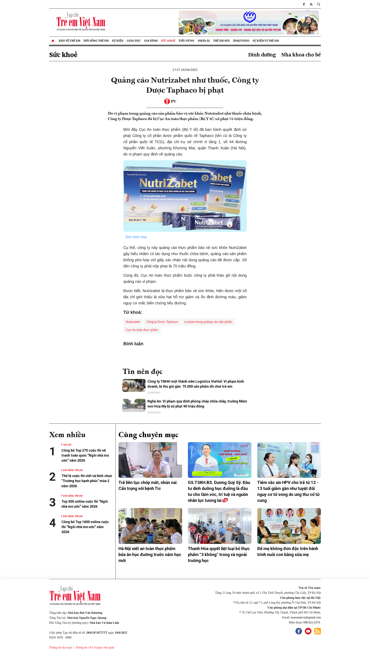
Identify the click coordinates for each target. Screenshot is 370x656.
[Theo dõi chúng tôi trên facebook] (304, 4)
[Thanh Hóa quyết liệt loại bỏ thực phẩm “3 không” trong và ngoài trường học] (219, 526)
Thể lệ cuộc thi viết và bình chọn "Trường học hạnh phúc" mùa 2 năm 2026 (86, 481)
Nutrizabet (133, 321)
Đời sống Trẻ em (96, 40)
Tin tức (67, 444)
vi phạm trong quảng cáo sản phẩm (208, 321)
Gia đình (151, 40)
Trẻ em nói (221, 40)
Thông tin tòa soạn (60, 647)
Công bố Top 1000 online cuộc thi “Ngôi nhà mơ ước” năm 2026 (85, 527)
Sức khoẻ (168, 40)
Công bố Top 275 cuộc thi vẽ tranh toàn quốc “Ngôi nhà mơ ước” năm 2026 (85, 455)
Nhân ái (204, 40)
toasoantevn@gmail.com (306, 617)
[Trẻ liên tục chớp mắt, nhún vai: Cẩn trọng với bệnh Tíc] (150, 460)
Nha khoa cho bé (301, 55)
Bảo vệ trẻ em (69, 40)
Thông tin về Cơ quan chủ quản (95, 647)
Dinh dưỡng (262, 55)
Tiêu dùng (186, 40)
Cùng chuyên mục (148, 434)
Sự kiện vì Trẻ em (266, 40)
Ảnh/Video (241, 40)
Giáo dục (134, 40)
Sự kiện (117, 40)
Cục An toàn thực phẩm (142, 330)
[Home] (53, 41)
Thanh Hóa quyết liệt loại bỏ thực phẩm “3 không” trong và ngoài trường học (219, 554)
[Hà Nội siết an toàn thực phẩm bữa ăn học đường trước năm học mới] (150, 526)
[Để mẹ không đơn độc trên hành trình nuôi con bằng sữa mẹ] (289, 526)
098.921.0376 (312, 622)
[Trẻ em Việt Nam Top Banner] (220, 22)
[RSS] (311, 4)
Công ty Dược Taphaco (162, 321)
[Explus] (185, 355)
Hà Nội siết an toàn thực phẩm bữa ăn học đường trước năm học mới (150, 554)
